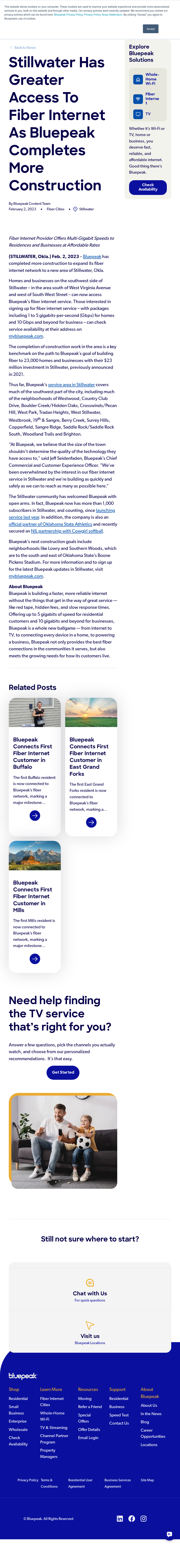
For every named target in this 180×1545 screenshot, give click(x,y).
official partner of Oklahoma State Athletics (50, 524)
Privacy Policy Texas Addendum (103, 14)
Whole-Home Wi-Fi (152, 79)
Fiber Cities (55, 209)
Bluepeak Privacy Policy (68, 14)
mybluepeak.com (26, 336)
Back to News (25, 47)
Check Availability (148, 187)
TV (148, 114)
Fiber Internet (152, 99)
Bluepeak (92, 256)
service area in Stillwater (71, 384)
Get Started (63, 1072)
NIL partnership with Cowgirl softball (67, 531)
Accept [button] (151, 29)
